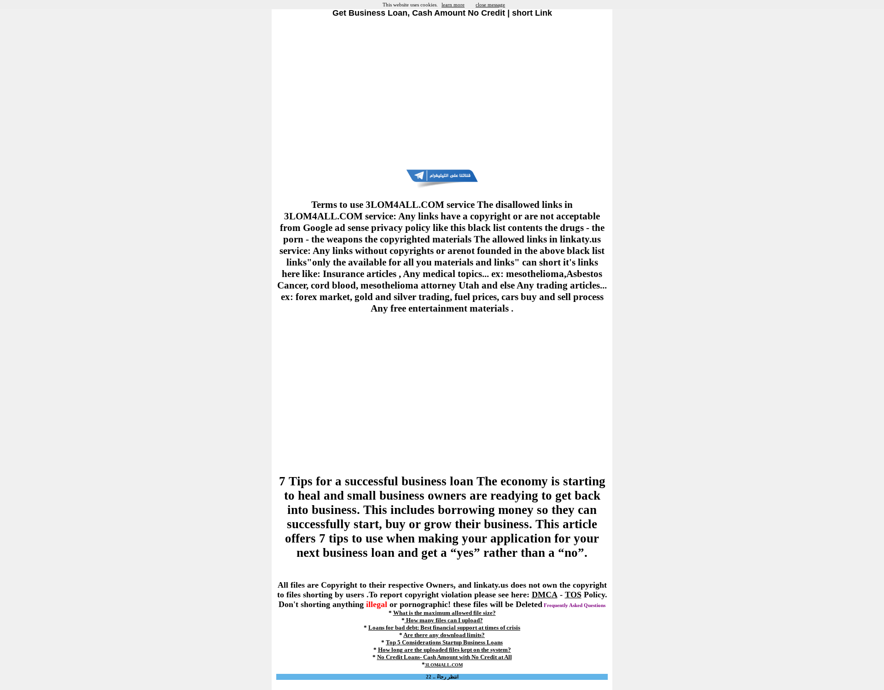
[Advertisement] (442, 93)
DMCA (545, 594)
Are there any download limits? (444, 634)
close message (490, 4)
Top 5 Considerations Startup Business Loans (444, 642)
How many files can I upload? (444, 620)
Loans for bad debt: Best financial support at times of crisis (444, 627)
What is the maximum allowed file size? (444, 612)
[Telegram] (442, 186)
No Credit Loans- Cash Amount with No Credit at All (444, 657)
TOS (573, 594)
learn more (453, 4)
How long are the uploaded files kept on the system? (444, 649)
